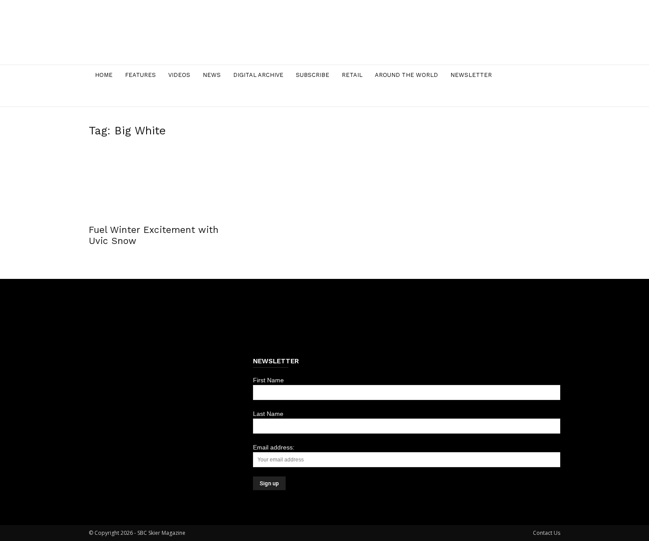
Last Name (268, 413)
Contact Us (546, 533)
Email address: (273, 447)
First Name (268, 380)
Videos (179, 75)
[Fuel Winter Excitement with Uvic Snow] (160, 183)
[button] (549, 76)
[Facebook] (500, 96)
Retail (352, 75)
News (212, 75)
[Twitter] (530, 96)
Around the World (406, 75)
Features (140, 75)
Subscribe (312, 75)
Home (104, 75)
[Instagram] (515, 96)
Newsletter (471, 75)
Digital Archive (258, 75)
